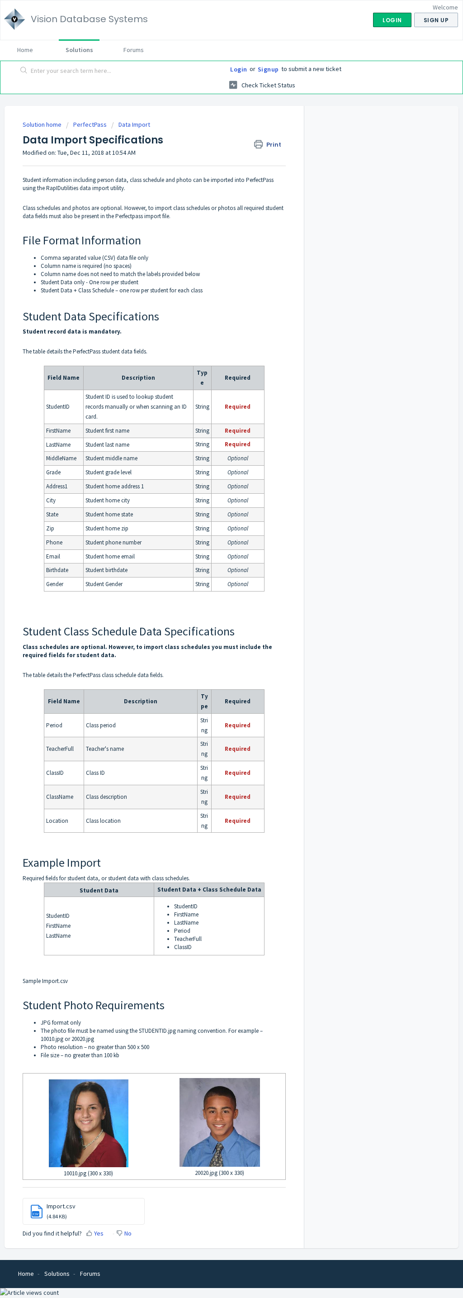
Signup (268, 69)
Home (25, 50)
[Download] (215, 546)
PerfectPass (90, 124)
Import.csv (55, 981)
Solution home (43, 124)
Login (238, 69)
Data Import (134, 124)
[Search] (23, 71)
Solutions (79, 50)
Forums (133, 50)
